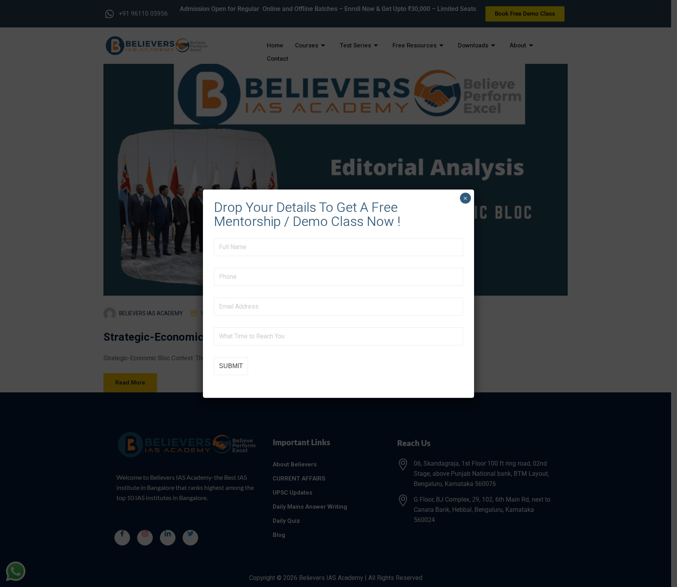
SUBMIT (231, 366)
